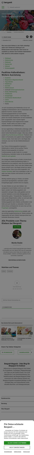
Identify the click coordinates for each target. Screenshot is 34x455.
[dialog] (17, 437)
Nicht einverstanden (16, 447)
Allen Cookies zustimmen (17, 443)
